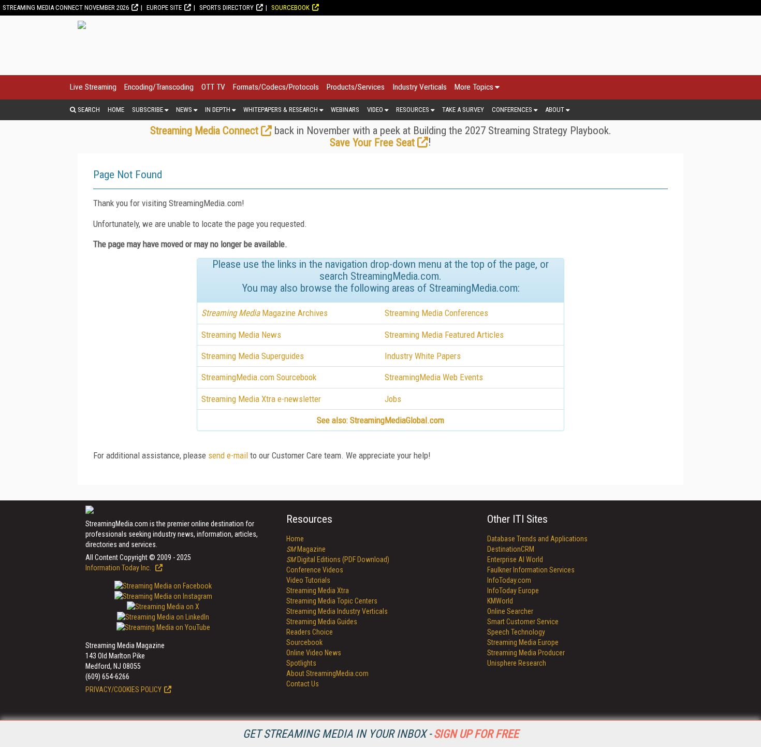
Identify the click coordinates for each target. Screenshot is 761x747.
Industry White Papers (423, 356)
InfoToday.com (509, 580)
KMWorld (500, 601)
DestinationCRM (510, 549)
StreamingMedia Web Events (434, 377)
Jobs (393, 399)
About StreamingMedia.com (327, 673)
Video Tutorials (308, 580)
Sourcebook (290, 7)
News (184, 109)
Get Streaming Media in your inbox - (381, 733)
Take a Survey (463, 109)
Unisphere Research (516, 663)
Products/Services (356, 87)
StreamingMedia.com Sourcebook (258, 377)
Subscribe (147, 109)
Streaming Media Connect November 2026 (66, 7)
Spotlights (301, 663)
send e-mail (228, 455)
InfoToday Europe (513, 590)
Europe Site (164, 7)
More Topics (474, 87)
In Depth (217, 109)
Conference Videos (314, 570)
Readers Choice (309, 632)
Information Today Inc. (119, 568)
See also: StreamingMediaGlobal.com (380, 420)
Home (116, 109)
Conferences (512, 109)
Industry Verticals (419, 87)
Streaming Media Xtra (317, 590)
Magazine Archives (264, 313)
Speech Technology (516, 632)
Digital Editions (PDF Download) (337, 559)
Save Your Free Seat (372, 142)
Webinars (345, 109)
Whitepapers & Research (280, 109)
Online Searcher (510, 611)
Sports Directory (226, 7)
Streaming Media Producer (526, 653)
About (554, 109)
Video (375, 109)
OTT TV (213, 87)
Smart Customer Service (523, 621)
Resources (412, 109)
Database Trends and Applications (537, 539)
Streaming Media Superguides (252, 356)
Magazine (306, 549)
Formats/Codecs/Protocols (276, 87)
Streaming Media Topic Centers (331, 601)
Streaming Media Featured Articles (444, 334)
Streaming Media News (241, 334)
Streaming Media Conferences (436, 313)
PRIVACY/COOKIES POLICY (123, 689)
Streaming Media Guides (321, 621)
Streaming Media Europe (523, 642)
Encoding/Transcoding (159, 87)
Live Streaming (93, 87)
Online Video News (313, 653)
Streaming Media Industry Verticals (337, 611)
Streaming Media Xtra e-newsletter (261, 399)
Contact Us (302, 684)
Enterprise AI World (515, 559)
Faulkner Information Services (531, 570)
